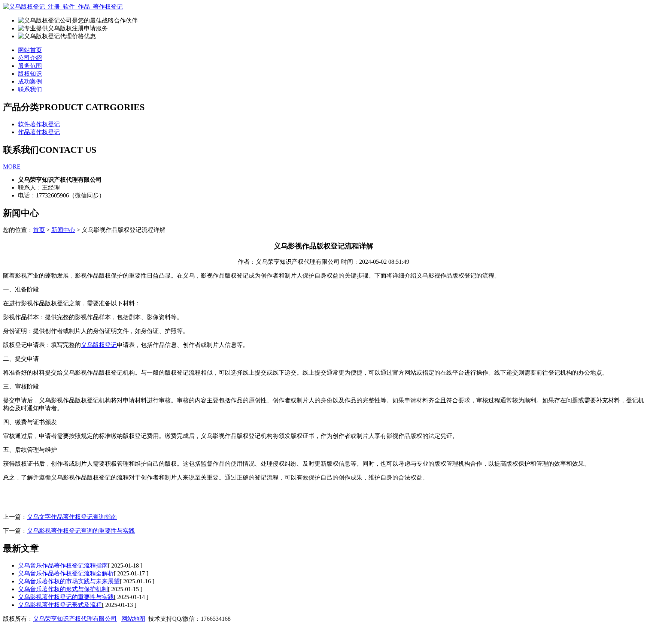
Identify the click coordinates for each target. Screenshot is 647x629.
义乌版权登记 (99, 345)
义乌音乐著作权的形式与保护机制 (63, 589)
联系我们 (30, 89)
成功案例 (30, 81)
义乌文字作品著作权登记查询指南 (72, 517)
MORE (12, 166)
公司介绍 (30, 58)
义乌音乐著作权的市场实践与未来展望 (69, 581)
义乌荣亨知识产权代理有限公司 (75, 619)
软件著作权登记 (39, 124)
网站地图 (133, 619)
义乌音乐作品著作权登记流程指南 (63, 565)
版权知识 (30, 73)
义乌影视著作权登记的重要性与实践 (66, 597)
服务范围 (30, 66)
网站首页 (30, 50)
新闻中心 (63, 230)
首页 (39, 230)
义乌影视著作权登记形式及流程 (60, 605)
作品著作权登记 (39, 132)
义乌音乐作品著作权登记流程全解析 (66, 573)
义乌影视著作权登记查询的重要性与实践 (81, 530)
